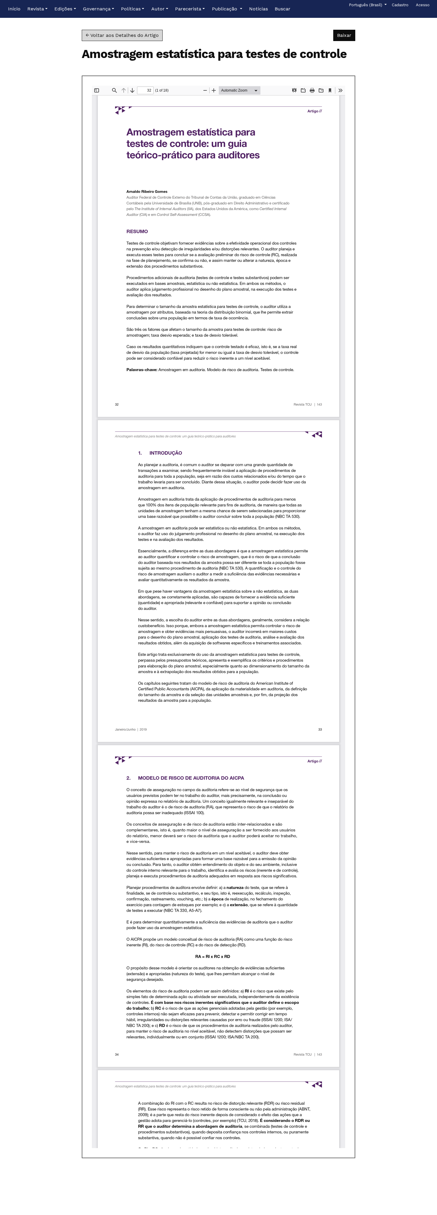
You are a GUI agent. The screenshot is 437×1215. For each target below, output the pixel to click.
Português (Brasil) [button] (366, 4)
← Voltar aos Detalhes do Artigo (122, 35)
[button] (37, 9)
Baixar (346, 35)
